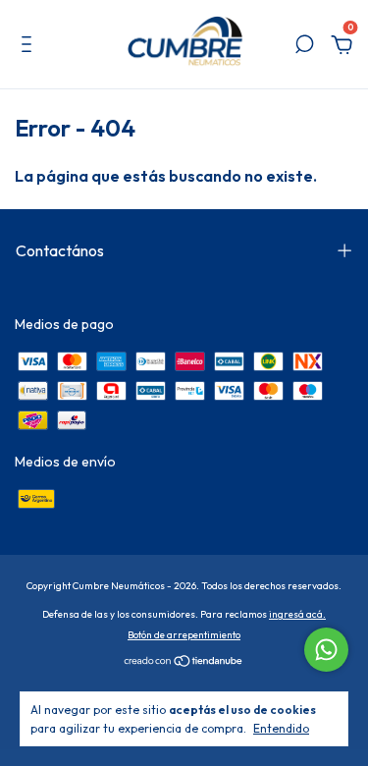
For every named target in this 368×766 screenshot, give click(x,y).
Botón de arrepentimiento (184, 635)
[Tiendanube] (184, 663)
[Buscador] (304, 47)
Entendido (281, 728)
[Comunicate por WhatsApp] (326, 650)
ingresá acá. (297, 614)
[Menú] (30, 47)
